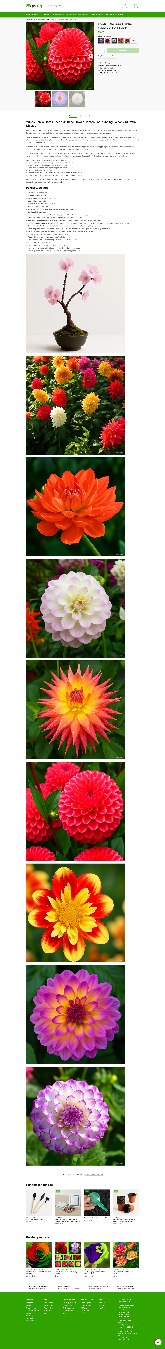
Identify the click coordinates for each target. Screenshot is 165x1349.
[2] (108, 41)
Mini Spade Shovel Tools (34, 1219)
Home (28, 19)
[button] (91, 56)
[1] (101, 41)
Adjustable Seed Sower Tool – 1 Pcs (96, 1218)
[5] (127, 41)
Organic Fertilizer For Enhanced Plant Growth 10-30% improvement (67, 1220)
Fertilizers (58, 1217)
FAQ (45, 1313)
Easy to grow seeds (69, 1303)
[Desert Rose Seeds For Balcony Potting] (68, 1255)
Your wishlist (48, 1308)
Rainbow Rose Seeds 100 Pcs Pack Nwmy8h (38, 1273)
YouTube (102, 1308)
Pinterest (102, 1305)
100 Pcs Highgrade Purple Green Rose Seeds (95, 1273)
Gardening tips (86, 1305)
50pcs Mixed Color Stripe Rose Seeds (123, 1273)
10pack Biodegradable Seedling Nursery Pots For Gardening (124, 1220)
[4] (121, 41)
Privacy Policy (31, 1308)
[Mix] (134, 41)
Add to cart (123, 51)
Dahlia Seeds (45, 19)
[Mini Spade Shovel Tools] (39, 1202)
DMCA (28, 1313)
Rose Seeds (39, 1269)
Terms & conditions (32, 1311)
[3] (114, 41)
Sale (64, 1313)
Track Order (48, 1303)
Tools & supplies (68, 1308)
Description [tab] (73, 116)
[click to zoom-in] (60, 56)
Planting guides (86, 1303)
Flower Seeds (35, 19)
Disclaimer (30, 1316)
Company (29, 1303)
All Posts (84, 1308)
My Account (48, 1305)
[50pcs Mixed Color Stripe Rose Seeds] (126, 1255)
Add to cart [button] (39, 1227)
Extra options (31, 1217)
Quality (28, 1305)
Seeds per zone (68, 1311)
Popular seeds (68, 1305)
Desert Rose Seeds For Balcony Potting (66, 1273)
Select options (39, 1280)
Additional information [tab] (88, 116)
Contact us (48, 1311)
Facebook (102, 1303)
